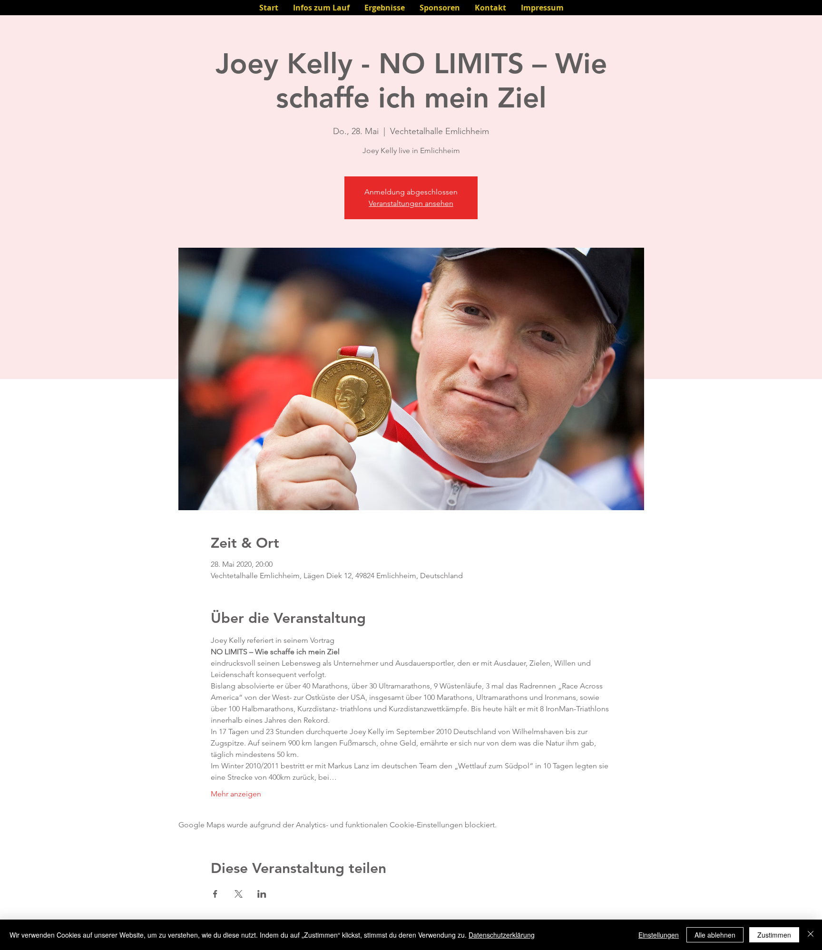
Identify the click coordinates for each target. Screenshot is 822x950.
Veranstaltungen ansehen (411, 203)
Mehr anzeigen (236, 793)
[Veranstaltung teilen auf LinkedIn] (261, 894)
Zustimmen (774, 935)
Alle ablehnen (715, 935)
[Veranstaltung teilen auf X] (238, 894)
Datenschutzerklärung (502, 935)
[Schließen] (810, 934)
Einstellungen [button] (658, 935)
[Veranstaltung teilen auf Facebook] (215, 894)
